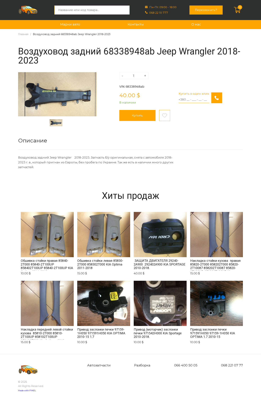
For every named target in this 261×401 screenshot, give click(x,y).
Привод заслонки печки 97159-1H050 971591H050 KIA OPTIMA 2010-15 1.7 (101, 333)
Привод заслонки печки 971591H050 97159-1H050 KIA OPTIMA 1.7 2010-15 (212, 333)
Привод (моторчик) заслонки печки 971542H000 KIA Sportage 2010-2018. (158, 333)
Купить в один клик (194, 93)
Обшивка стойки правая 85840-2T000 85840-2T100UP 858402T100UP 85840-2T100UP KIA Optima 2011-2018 (47, 264)
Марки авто (70, 24)
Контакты (136, 24)
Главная (23, 34)
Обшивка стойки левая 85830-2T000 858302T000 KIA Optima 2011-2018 (100, 264)
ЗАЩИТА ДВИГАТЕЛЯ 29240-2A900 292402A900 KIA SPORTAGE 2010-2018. (159, 264)
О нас (196, 24)
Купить (137, 115)
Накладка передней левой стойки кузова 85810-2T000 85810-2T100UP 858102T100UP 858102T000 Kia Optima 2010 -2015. (47, 333)
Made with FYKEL (27, 390)
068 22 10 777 (158, 12)
